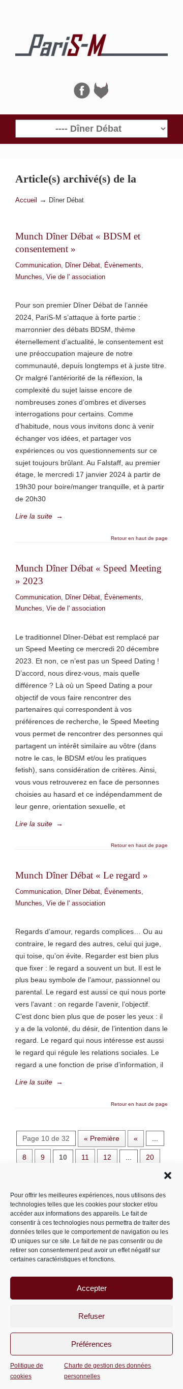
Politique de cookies (26, 1370)
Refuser (91, 1316)
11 (85, 1157)
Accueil (26, 200)
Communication (38, 265)
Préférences (91, 1344)
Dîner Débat (82, 265)
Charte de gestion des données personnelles (107, 1370)
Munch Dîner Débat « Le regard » (81, 875)
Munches (28, 277)
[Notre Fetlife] (101, 96)
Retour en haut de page (139, 538)
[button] (168, 1175)
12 (107, 1157)
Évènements (122, 265)
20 (150, 1157)
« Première (101, 1138)
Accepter (92, 1288)
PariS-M (91, 41)
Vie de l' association (75, 277)
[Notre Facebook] (82, 96)
